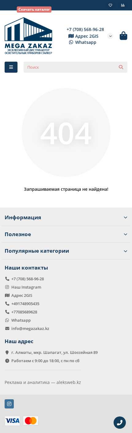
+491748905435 (25, 303)
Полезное (18, 234)
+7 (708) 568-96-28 (85, 29)
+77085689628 (24, 312)
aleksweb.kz (68, 382)
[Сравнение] (122, 5)
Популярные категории (37, 250)
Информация (23, 217)
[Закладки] (110, 5)
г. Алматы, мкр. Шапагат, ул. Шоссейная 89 (54, 352)
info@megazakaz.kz (30, 328)
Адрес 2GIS (87, 36)
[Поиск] (121, 67)
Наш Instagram (26, 287)
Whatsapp (85, 42)
